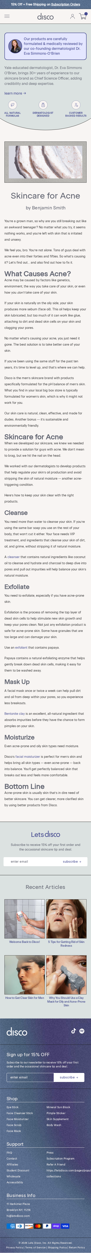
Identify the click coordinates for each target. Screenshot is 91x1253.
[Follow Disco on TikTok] (73, 1030)
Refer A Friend (56, 1164)
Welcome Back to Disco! (24, 942)
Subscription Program (60, 1158)
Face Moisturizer (17, 1119)
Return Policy (77, 1247)
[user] (72, 16)
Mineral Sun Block (58, 1107)
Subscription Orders (65, 4)
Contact (12, 1158)
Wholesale (13, 1176)
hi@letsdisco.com (18, 1216)
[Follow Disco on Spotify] (81, 1031)
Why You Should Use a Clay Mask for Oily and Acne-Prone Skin (66, 1002)
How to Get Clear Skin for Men (24, 998)
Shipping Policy (57, 1247)
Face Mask (14, 1131)
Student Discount (18, 1170)
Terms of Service (35, 1247)
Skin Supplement (58, 1119)
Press (50, 1152)
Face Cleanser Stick (20, 1113)
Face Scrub (14, 1125)
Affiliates (12, 1164)
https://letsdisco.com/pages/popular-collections (65, 1173)
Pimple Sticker (56, 1113)
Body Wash (54, 1125)
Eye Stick (13, 1107)
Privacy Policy (14, 1247)
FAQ (9, 1152)
